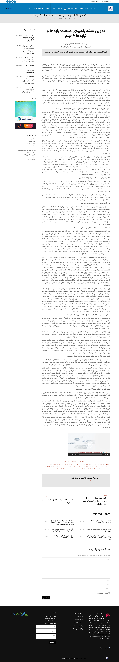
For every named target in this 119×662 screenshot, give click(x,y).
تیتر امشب (64, 464)
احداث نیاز (33, 139)
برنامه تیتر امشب (95, 464)
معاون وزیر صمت (88, 468)
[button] (89, 444)
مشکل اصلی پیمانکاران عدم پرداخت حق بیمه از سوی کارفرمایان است (63, 537)
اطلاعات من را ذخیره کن (102, 593)
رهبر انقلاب (73, 466)
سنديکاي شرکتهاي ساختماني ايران (70, 658)
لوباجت (34, 157)
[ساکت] (73, 454)
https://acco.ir (94, 481)
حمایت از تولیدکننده (47, 464)
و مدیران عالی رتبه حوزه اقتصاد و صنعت (60, 468)
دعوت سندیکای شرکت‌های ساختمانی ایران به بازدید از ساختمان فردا (99, 521)
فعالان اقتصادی (48, 466)
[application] (89, 444)
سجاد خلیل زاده (32, 159)
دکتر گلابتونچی (79, 466)
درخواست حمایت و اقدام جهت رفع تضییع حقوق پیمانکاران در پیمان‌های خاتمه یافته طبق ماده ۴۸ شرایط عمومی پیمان (62, 522)
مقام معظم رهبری (80, 468)
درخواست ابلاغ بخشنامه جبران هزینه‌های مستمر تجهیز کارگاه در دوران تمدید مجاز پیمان (99, 537)
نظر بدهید (66, 462)
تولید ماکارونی (75, 464)
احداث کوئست (32, 141)
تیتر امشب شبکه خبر (56, 464)
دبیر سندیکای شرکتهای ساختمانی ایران (99, 466)
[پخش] (108, 454)
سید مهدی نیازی (67, 466)
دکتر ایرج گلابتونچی (87, 466)
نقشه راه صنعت (72, 468)
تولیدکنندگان (69, 464)
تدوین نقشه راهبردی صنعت (85, 464)
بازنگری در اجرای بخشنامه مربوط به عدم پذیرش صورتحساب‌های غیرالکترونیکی (63, 530)
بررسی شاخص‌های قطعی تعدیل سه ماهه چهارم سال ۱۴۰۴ (99, 530)
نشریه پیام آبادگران (31, 143)
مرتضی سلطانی (96, 468)
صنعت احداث (32, 148)
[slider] (90, 454)
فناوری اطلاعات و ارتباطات (29, 155)
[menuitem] (93, 8)
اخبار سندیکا (78, 462)
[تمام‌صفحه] (70, 454)
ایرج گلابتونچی (102, 464)
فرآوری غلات (54, 466)
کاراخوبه (34, 146)
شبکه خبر (60, 466)
